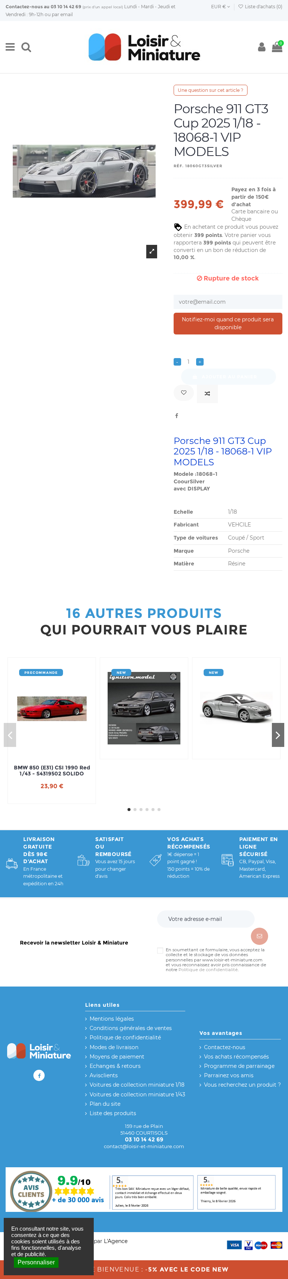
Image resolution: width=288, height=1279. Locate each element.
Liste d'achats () (263, 6)
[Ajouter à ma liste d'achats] (184, 393)
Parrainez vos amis (229, 1075)
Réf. (179, 165)
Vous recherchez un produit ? (242, 1084)
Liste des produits (113, 1113)
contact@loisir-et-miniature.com (144, 1146)
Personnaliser (36, 1262)
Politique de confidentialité (208, 969)
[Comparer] (207, 394)
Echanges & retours (115, 1066)
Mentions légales (112, 1018)
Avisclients (104, 1075)
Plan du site (105, 1104)
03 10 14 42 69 (66, 6)
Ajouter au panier (229, 376)
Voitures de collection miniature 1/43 (137, 1094)
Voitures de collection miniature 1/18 (137, 1084)
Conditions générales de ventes (131, 1028)
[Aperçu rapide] (62, 752)
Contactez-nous (24, 6)
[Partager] (176, 415)
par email (62, 14)
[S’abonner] (259, 936)
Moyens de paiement (117, 1056)
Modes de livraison (114, 1047)
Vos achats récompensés (236, 1056)
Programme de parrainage (239, 1066)
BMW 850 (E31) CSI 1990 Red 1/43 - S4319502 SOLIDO (52, 771)
